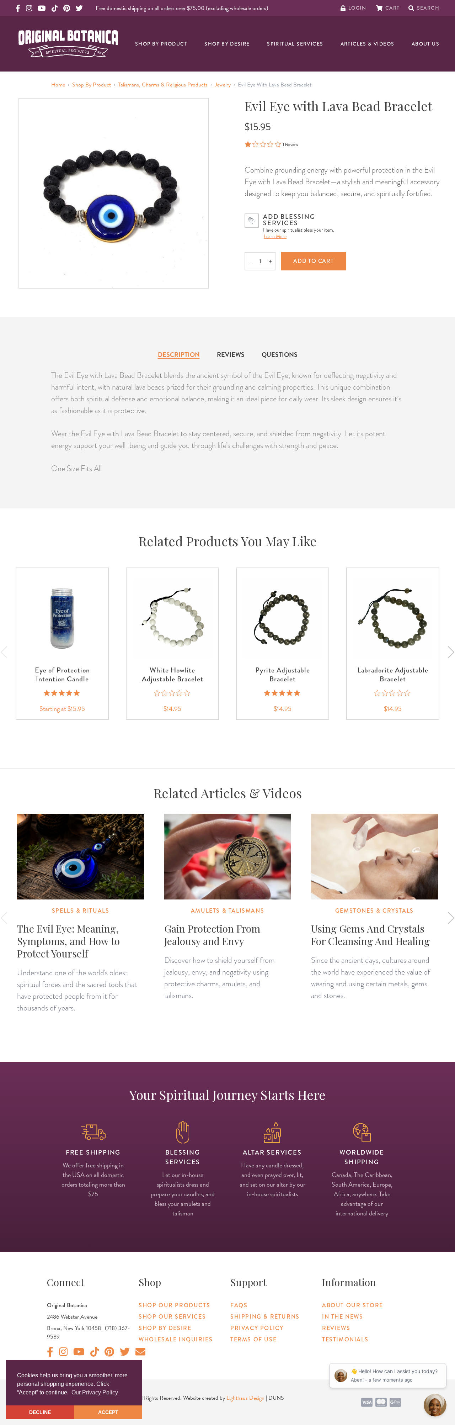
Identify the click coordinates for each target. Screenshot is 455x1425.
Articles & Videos (368, 43)
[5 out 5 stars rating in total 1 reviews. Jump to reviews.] (283, 693)
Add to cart (313, 261)
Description (179, 354)
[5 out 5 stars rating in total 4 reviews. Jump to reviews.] (62, 693)
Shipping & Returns (265, 1317)
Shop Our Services (172, 1317)
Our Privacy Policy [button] (94, 1392)
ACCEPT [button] (108, 1412)
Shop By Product (161, 43)
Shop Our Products (174, 1305)
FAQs (238, 1305)
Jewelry (223, 84)
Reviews (231, 354)
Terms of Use (253, 1339)
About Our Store (352, 1305)
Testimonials (345, 1339)
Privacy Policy (256, 1328)
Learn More (275, 236)
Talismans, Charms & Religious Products (163, 84)
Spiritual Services (295, 43)
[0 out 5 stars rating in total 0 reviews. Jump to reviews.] (173, 693)
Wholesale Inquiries (176, 1339)
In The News (342, 1317)
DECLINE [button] (40, 1412)
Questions (280, 354)
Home (58, 84)
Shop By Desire (227, 43)
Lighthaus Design (245, 1398)
